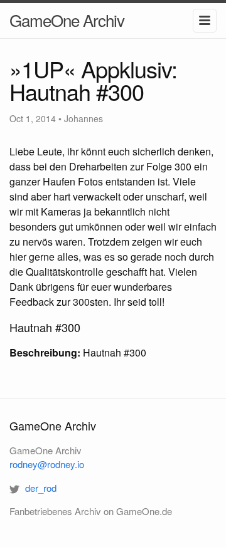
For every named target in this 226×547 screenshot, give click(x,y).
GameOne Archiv (66, 19)
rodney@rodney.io (46, 464)
